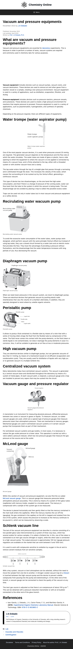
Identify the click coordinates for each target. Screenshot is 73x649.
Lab (6, 629)
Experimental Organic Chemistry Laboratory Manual (33, 605)
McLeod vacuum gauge (12, 498)
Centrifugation (10, 635)
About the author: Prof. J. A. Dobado (55, 642)
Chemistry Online (40, 4)
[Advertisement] (36, 70)
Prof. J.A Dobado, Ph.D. (17, 35)
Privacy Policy (36, 642)
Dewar (66, 573)
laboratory (46, 48)
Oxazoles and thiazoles (14, 632)
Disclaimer (9, 642)
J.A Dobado (11, 614)
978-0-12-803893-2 (30, 607)
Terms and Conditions (22, 642)
